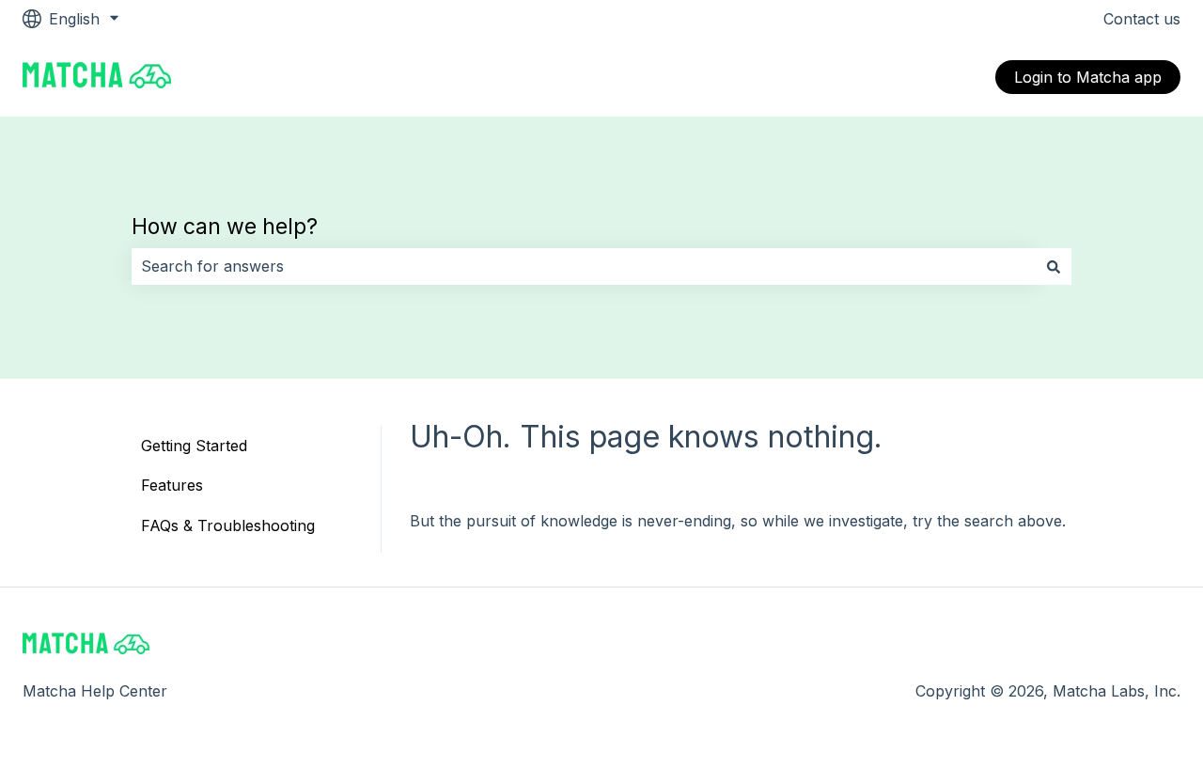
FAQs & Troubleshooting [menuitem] (228, 525)
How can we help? (225, 226)
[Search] (1053, 266)
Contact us (1141, 18)
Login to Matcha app (1088, 77)
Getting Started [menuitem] (194, 445)
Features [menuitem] (172, 485)
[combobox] (584, 266)
